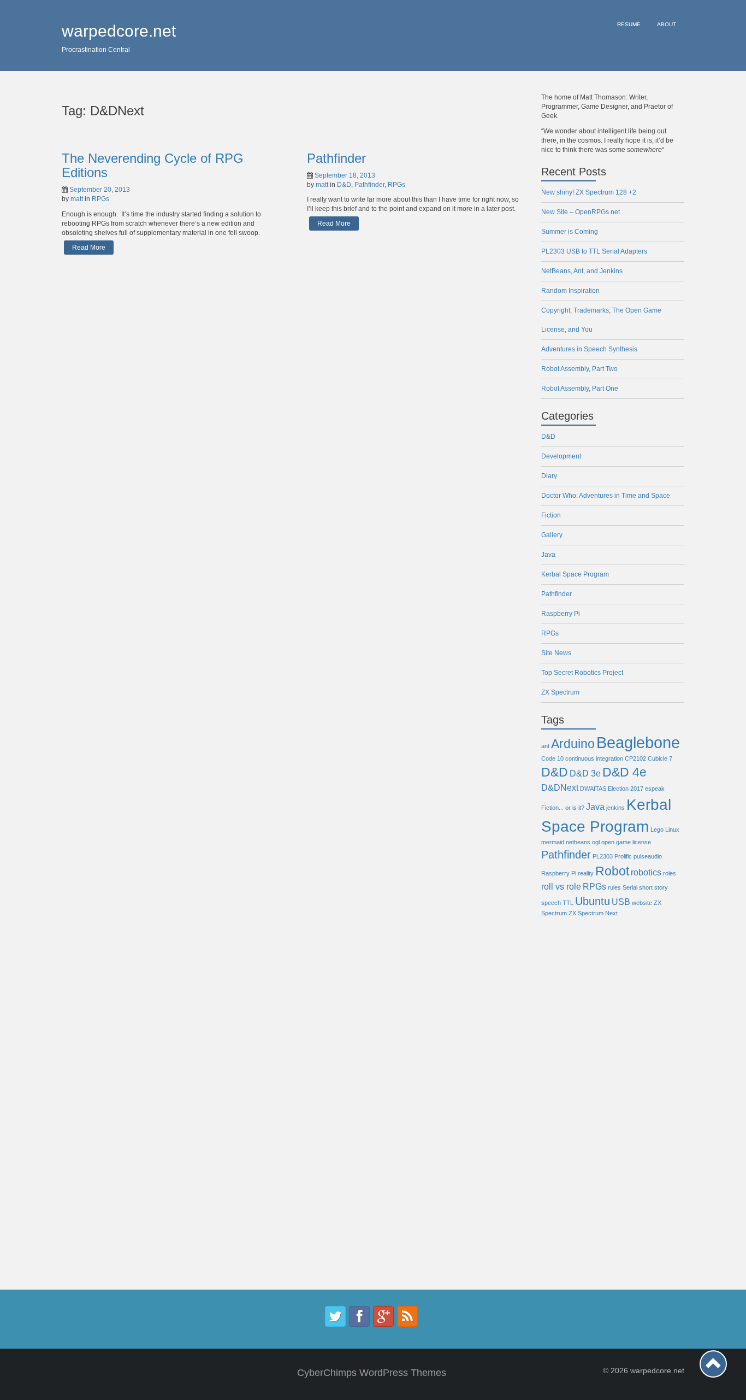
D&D (344, 185)
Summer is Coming (569, 232)
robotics (646, 872)
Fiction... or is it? (562, 807)
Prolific (623, 856)
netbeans (578, 842)
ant (545, 746)
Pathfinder (336, 158)
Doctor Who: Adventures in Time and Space (605, 495)
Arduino (573, 744)
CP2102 (635, 758)
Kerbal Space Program (575, 574)
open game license (626, 842)
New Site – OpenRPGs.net (580, 212)
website (642, 902)
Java (548, 554)
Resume (629, 24)
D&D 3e (585, 773)
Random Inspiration (570, 291)
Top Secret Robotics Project (582, 673)
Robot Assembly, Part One (579, 388)
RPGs (100, 199)
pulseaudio (647, 856)
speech (551, 902)
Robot (612, 871)
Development (561, 456)
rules (614, 887)
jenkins (615, 807)
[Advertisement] (585, 1112)
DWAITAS (593, 788)
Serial (630, 887)
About (666, 24)
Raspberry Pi (560, 613)
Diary (549, 476)
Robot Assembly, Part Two (579, 369)
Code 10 (552, 758)
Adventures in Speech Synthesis (589, 349)
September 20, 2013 (99, 189)
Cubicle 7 (660, 758)
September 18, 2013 (345, 175)
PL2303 (603, 856)
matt (76, 199)
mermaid (552, 842)
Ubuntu (592, 901)
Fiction (551, 515)
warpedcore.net (119, 31)
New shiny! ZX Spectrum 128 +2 (588, 192)
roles (669, 873)
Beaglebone (638, 742)
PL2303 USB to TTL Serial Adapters (594, 251)
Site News (556, 653)
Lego (657, 829)
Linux (672, 829)
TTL (568, 902)
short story (653, 887)
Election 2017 (625, 788)
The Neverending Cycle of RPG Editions (153, 165)
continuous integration (594, 758)
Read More (88, 247)
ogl (596, 842)
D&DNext (559, 787)
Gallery (552, 535)
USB (621, 902)
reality (586, 873)
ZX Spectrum (560, 692)
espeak (655, 788)
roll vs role (561, 886)
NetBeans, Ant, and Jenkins (582, 271)
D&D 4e (624, 772)
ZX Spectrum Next (593, 913)
